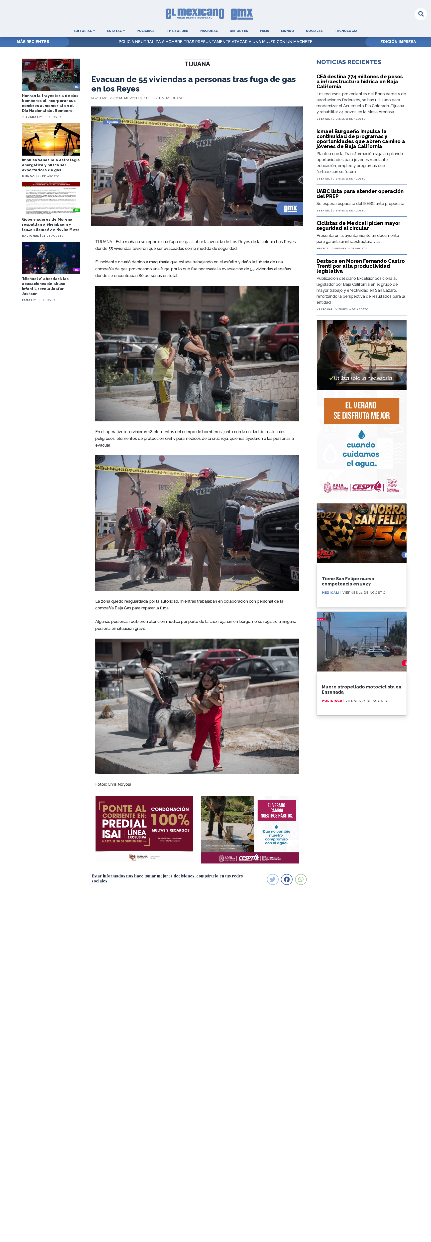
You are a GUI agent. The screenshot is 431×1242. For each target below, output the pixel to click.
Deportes (239, 31)
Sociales (314, 31)
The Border (177, 31)
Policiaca (146, 31)
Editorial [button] (83, 31)
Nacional (209, 31)
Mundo (287, 31)
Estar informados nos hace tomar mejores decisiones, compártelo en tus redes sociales (167, 878)
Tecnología (346, 31)
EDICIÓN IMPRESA (398, 41)
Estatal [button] (114, 31)
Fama (264, 31)
